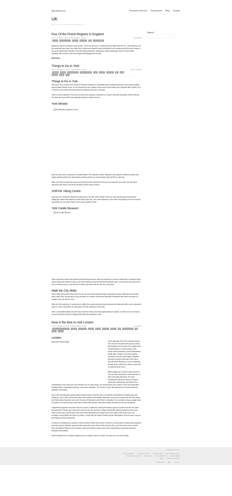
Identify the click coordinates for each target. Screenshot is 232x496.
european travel (65, 40)
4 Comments (137, 326)
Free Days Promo (143, 453)
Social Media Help (161, 456)
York (67, 75)
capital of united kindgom (61, 329)
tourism (75, 40)
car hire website (123, 436)
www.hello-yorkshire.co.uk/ (91, 314)
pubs (95, 72)
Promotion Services (138, 11)
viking (61, 75)
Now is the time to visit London (72, 322)
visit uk (60, 331)
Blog (167, 11)
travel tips (83, 40)
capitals (73, 329)
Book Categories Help (134, 456)
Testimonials (156, 11)
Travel (83, 38)
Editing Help (148, 456)
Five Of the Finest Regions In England (69, 24)
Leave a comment (136, 69)
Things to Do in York (65, 66)
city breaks (82, 329)
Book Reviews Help (172, 453)
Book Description (128, 453)
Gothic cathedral (85, 72)
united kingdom (98, 40)
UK (90, 40)
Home (53, 24)
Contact (176, 11)
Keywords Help (158, 453)
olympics (105, 329)
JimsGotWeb (75, 38)
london (98, 329)
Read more (56, 58)
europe (55, 40)
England (55, 72)
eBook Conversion (173, 458)
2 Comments (137, 38)
